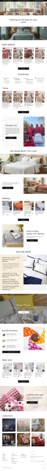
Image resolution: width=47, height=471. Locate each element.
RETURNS (22, 454)
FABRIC (3, 457)
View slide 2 (25, 13)
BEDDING (4, 454)
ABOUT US (11, 137)
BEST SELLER (23, 457)
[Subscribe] (44, 454)
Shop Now (32, 402)
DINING (3, 458)
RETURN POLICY (15, 461)
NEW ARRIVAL (23, 455)
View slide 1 (22, 13)
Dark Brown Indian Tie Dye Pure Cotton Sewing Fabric (11, 340)
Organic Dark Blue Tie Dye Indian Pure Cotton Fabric (11, 334)
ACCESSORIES (5, 460)
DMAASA (6, 467)
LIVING (3, 455)
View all (23, 68)
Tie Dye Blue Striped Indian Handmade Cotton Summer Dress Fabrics (11, 346)
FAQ (12, 457)
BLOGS (13, 460)
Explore (32, 240)
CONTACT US (14, 458)
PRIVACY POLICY (15, 455)
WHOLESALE (14, 463)
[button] (3, 3)
